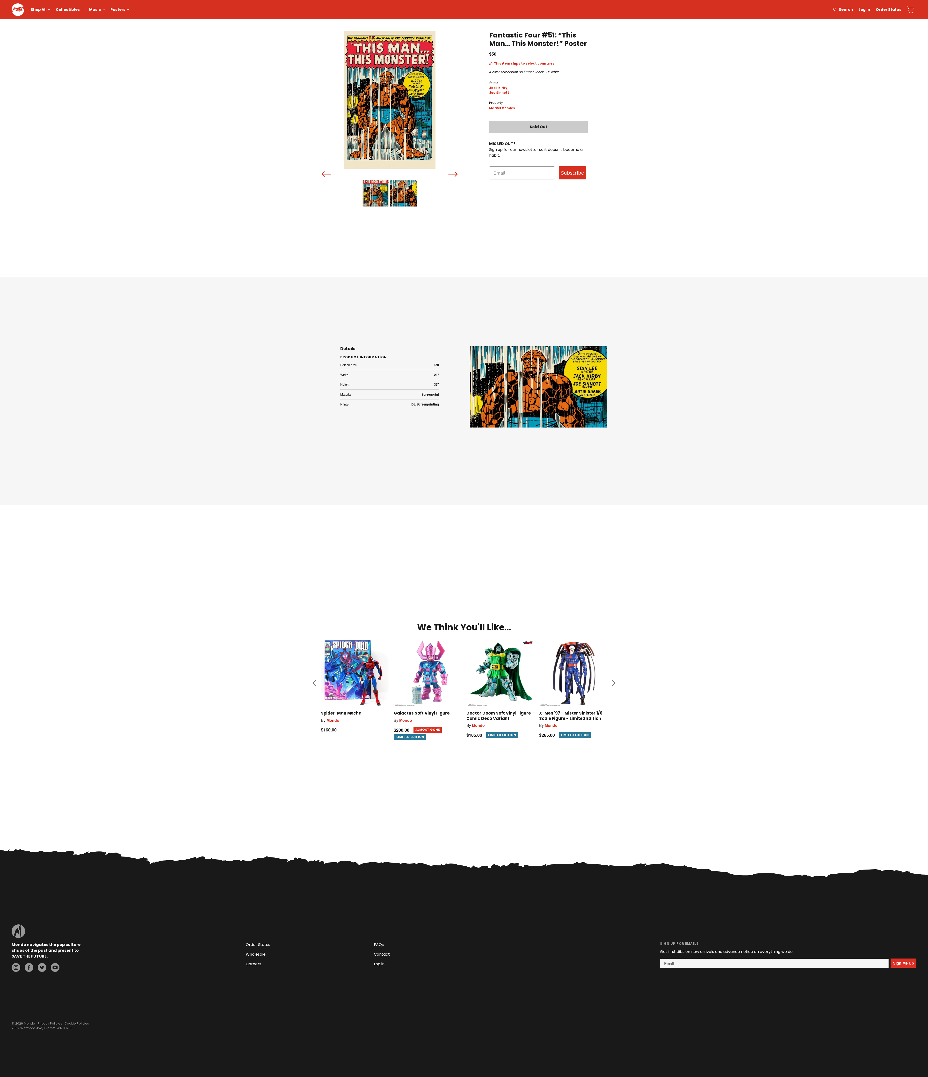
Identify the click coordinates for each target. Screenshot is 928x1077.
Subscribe (572, 173)
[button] (314, 683)
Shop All (39, 9)
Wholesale (256, 954)
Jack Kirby (498, 88)
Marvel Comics (502, 108)
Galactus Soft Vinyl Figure (422, 713)
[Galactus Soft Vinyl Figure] (428, 673)
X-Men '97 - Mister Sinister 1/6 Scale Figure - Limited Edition (570, 715)
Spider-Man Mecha (341, 713)
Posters (117, 9)
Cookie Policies (77, 1023)
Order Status (888, 9)
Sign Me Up (903, 963)
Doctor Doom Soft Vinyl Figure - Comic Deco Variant (500, 715)
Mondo (332, 720)
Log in (864, 9)
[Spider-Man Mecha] (355, 673)
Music (95, 9)
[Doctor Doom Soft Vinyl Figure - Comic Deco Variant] (500, 673)
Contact (382, 954)
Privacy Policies (50, 1023)
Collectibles (68, 9)
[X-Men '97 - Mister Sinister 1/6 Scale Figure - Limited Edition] (573, 673)
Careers (253, 964)
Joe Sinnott (499, 92)
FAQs (379, 944)
